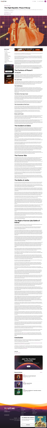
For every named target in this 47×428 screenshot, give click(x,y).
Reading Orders (34, 413)
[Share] (10, 14)
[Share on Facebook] (4, 14)
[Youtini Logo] (3, 1)
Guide (5, 5)
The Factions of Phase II (7, 52)
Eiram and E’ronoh (7, 57)
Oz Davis (25, 384)
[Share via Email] (7, 14)
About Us (22, 413)
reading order (20, 343)
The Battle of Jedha (7, 60)
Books (9, 5)
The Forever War (6, 59)
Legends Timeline (34, 409)
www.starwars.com (19, 420)
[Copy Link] (8, 14)
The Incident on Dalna (7, 58)
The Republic (6, 53)
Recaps (7, 5)
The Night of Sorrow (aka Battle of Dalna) (8, 61)
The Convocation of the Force (8, 56)
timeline (23, 343)
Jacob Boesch (7, 12)
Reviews (24, 389)
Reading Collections (34, 412)
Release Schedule (23, 412)
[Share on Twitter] (6, 14)
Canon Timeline (23, 409)
